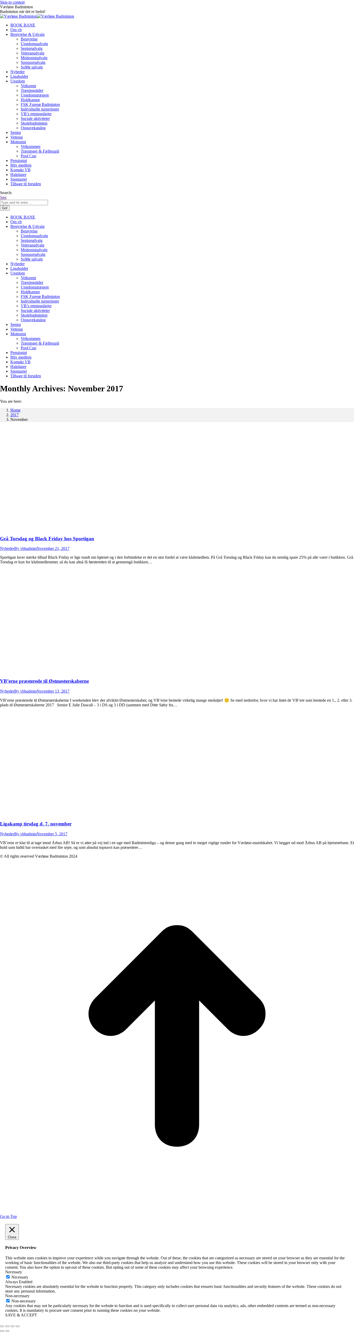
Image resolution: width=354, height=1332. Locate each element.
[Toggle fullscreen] (12, 1326)
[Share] (7, 1326)
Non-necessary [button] (17, 1296)
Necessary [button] (13, 1272)
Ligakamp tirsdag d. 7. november (36, 823)
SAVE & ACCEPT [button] (21, 1315)
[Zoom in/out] (18, 1326)
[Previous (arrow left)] (2, 1331)
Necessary (19, 1277)
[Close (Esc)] (2, 1326)
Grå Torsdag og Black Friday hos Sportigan (47, 538)
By (25, 548)
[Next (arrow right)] (7, 1331)
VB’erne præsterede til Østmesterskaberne (44, 681)
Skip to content (12, 2)
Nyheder (7, 548)
